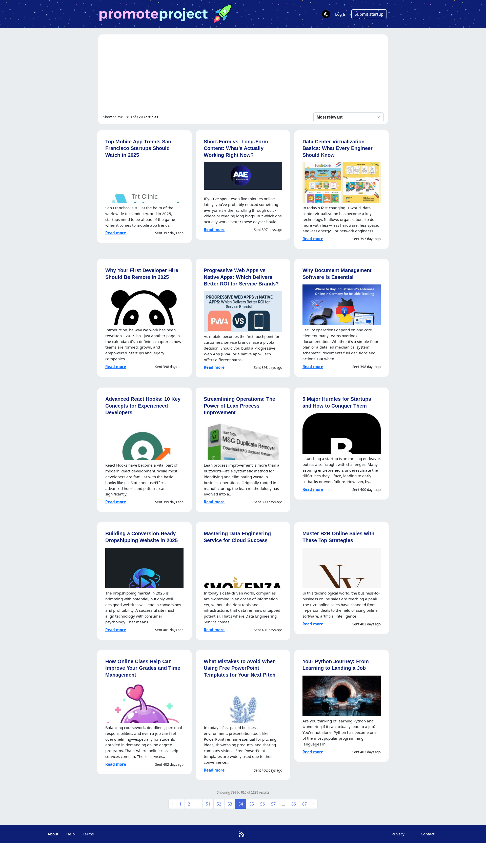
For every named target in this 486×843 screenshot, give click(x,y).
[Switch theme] (326, 14)
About (53, 833)
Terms (88, 833)
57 (273, 804)
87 (304, 804)
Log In (340, 14)
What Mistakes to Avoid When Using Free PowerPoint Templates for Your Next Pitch (240, 668)
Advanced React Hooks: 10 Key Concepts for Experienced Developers (142, 405)
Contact (427, 833)
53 (230, 804)
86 (293, 804)
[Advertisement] (243, 74)
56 (262, 804)
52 (219, 804)
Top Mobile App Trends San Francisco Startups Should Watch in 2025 (138, 148)
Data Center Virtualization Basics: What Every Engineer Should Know (337, 148)
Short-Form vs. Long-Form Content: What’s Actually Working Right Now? (236, 148)
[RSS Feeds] (241, 834)
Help (70, 833)
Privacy (398, 833)
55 (251, 804)
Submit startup (369, 14)
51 (208, 804)
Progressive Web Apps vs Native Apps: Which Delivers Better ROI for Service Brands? (241, 276)
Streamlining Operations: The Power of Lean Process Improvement (239, 405)
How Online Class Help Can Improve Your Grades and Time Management (142, 668)
